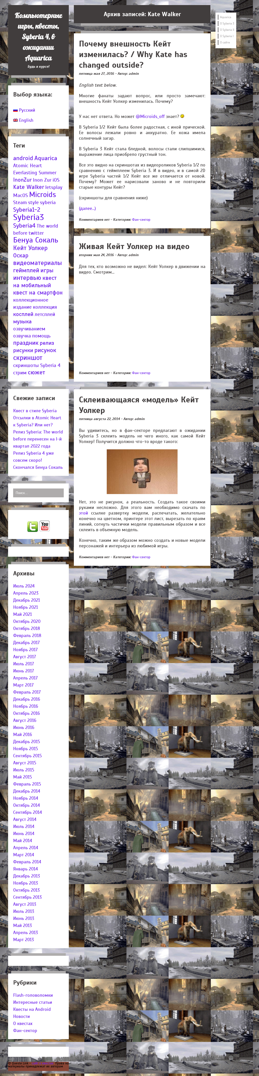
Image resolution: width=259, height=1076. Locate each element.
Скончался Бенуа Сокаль (38, 467)
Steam (20, 202)
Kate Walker (28, 187)
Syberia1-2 (26, 209)
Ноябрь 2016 (25, 706)
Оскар (20, 255)
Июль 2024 (24, 586)
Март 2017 (23, 685)
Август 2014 (24, 819)
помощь (41, 336)
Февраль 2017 (27, 692)
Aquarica (45, 158)
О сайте (225, 42)
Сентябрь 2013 (27, 897)
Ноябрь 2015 (25, 748)
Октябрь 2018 (26, 628)
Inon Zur (42, 180)
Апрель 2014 (25, 847)
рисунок (45, 350)
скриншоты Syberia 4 (36, 365)
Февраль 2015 (27, 784)
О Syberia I (226, 36)
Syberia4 (24, 225)
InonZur (22, 179)
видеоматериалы (37, 263)
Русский (26, 110)
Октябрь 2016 (26, 713)
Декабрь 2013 (26, 876)
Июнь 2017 (23, 671)
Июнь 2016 (23, 727)
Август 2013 (24, 904)
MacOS (20, 195)
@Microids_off (150, 116)
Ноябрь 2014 (25, 798)
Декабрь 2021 (26, 600)
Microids (42, 194)
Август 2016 (24, 720)
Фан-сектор (25, 1030)
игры (46, 270)
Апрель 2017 (25, 678)
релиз (47, 342)
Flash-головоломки (33, 995)
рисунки (23, 350)
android (23, 158)
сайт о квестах (42, 1063)
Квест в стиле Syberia (35, 410)
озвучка (22, 336)
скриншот (27, 357)
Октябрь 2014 (26, 805)
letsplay (53, 187)
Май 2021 (22, 614)
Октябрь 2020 (26, 621)
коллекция (45, 307)
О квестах (22, 1023)
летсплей (45, 314)
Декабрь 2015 (26, 741)
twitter (36, 233)
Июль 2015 (23, 770)
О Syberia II (227, 30)
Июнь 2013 (23, 918)
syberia (48, 202)
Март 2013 (23, 939)
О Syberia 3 (227, 23)
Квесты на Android (32, 1009)
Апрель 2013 (25, 932)
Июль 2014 (23, 826)
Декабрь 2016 (26, 699)
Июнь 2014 (23, 833)
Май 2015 (22, 777)
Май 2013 (22, 925)
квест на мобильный (35, 281)
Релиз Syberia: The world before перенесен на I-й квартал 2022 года (38, 439)
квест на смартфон (38, 292)
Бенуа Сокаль (35, 240)
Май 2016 (22, 734)
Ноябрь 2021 (25, 607)
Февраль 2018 (27, 635)
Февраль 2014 (27, 862)
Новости (21, 1016)
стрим (20, 373)
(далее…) (87, 208)
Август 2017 (24, 656)
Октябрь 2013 (26, 890)
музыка (22, 321)
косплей (23, 314)
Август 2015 (24, 763)
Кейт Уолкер (30, 248)
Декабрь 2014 (26, 791)
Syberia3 (28, 217)
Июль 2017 (23, 664)
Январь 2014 (25, 869)
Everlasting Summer (34, 172)
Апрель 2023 (25, 593)
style (33, 202)
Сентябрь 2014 (27, 812)
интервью (27, 278)
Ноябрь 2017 (25, 649)
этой (83, 513)
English (25, 120)
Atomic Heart (27, 165)
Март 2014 (23, 855)
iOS (56, 180)
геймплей (26, 270)
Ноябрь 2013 (25, 883)
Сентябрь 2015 (27, 756)
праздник (25, 343)
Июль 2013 (23, 911)
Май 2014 (22, 840)
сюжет (36, 372)
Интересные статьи (32, 1002)
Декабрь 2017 (26, 642)
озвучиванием (29, 329)
